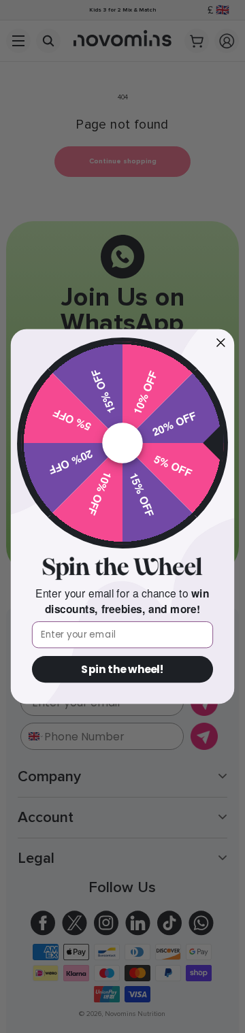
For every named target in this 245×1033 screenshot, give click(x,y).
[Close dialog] (221, 342)
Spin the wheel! (122, 669)
